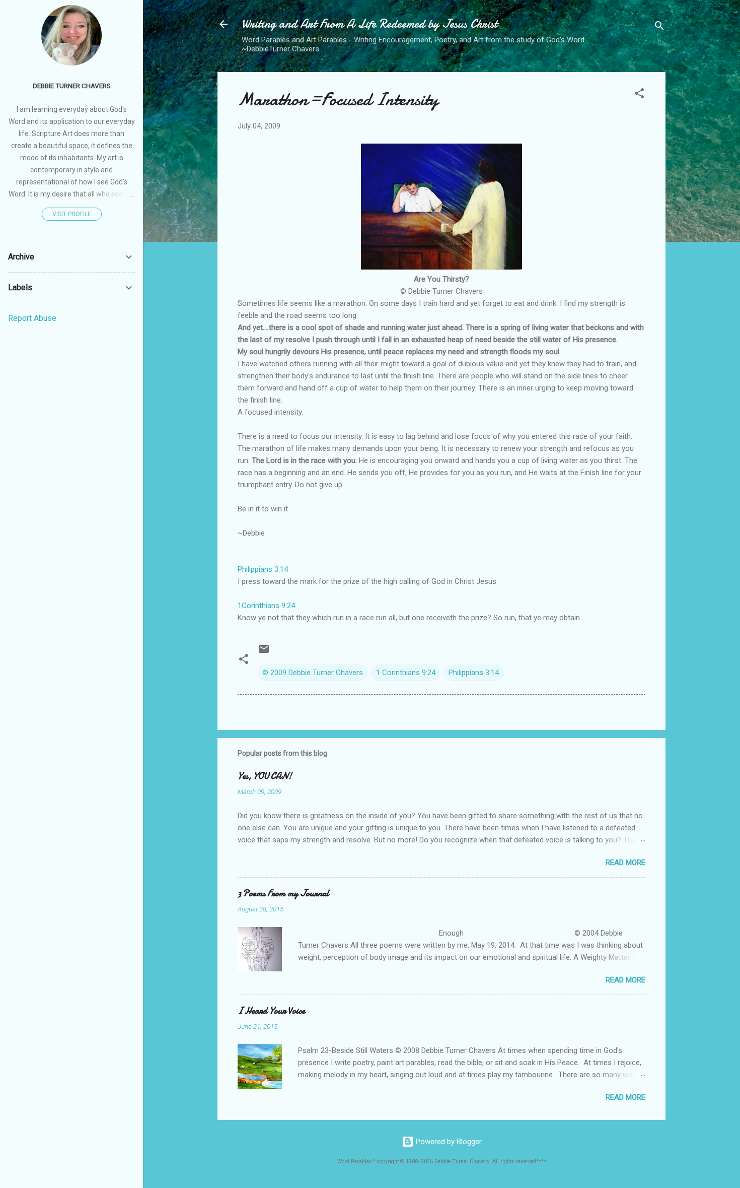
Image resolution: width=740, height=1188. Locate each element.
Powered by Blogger (448, 1141)
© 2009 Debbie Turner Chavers (312, 672)
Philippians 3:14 (263, 569)
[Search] (659, 27)
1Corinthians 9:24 (266, 605)
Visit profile (71, 214)
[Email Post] (264, 652)
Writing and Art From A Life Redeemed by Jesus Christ (369, 24)
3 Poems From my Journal (283, 893)
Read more (625, 862)
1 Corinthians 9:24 (405, 672)
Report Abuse (32, 318)
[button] (639, 95)
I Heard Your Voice (271, 1011)
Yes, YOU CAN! (265, 776)
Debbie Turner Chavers (72, 86)
